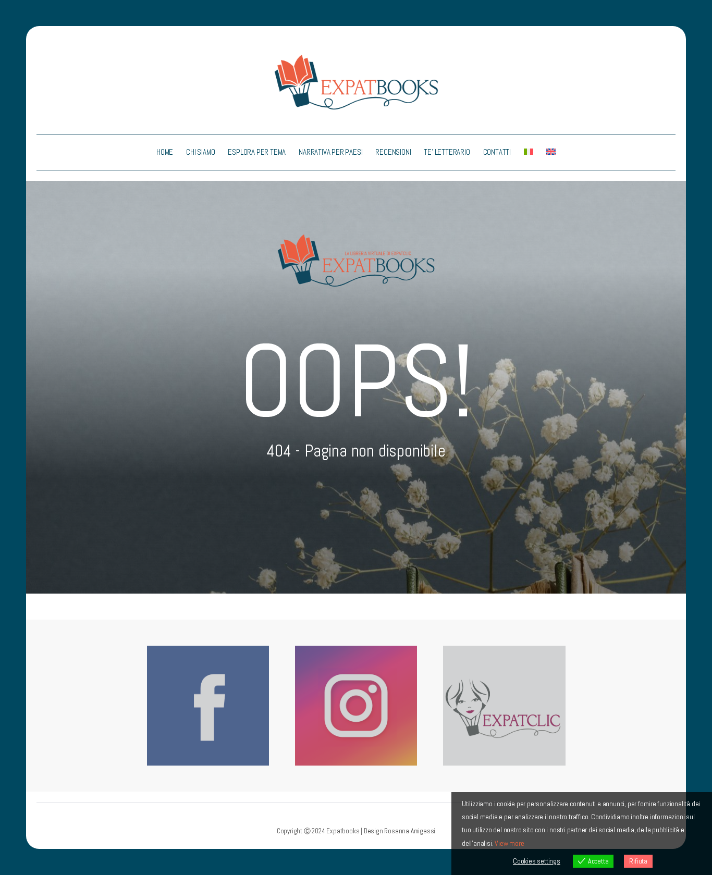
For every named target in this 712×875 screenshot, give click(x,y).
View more (509, 843)
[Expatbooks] (356, 81)
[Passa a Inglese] (551, 152)
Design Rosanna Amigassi (399, 831)
